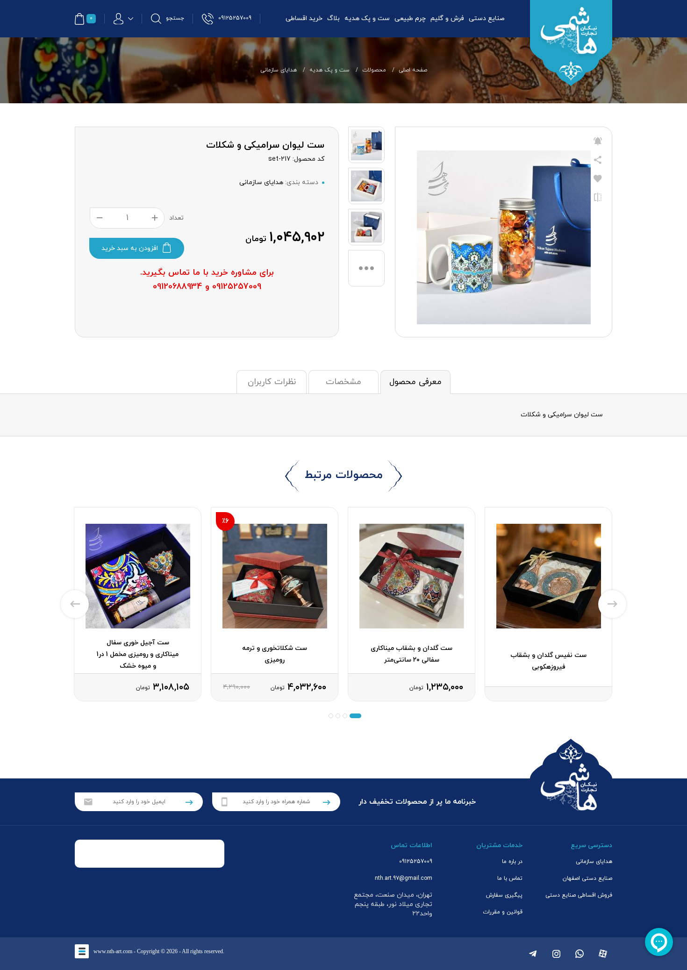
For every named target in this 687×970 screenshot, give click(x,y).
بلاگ (333, 18)
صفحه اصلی (413, 70)
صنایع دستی (487, 18)
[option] (548, 604)
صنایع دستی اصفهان (587, 878)
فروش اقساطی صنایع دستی (578, 895)
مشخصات (343, 382)
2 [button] (345, 716)
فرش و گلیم (447, 18)
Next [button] (612, 604)
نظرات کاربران (272, 382)
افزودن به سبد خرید (129, 248)
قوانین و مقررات (502, 912)
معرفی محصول (415, 382)
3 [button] (338, 716)
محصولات (374, 70)
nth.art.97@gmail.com (403, 878)
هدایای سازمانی (278, 70)
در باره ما (512, 861)
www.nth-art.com (112, 951)
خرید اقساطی (304, 18)
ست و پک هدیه (367, 18)
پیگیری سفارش (504, 895)
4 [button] (331, 716)
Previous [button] (75, 604)
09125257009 (415, 861)
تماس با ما (509, 878)
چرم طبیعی (410, 18)
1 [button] (355, 715)
